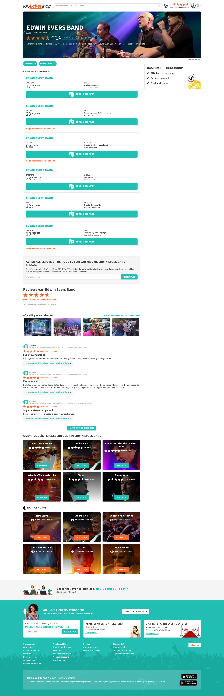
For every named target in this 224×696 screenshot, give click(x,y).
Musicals (27, 653)
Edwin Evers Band (40, 32)
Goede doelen (59, 660)
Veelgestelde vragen (62, 653)
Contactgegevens (61, 657)
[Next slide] (133, 327)
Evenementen (29, 657)
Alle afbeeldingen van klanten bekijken (122, 315)
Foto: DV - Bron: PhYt (194, 59)
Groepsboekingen (91, 647)
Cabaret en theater (31, 650)
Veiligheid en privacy (122, 650)
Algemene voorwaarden (123, 653)
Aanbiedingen (29, 660)
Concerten (28, 647)
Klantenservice (120, 647)
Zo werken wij (152, 633)
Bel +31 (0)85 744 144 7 (112, 589)
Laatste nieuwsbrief (32, 663)
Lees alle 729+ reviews (76, 38)
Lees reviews (91, 632)
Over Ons (57, 650)
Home (28, 32)
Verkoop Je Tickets (91, 650)
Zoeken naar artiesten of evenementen (70, 6)
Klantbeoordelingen (62, 647)
